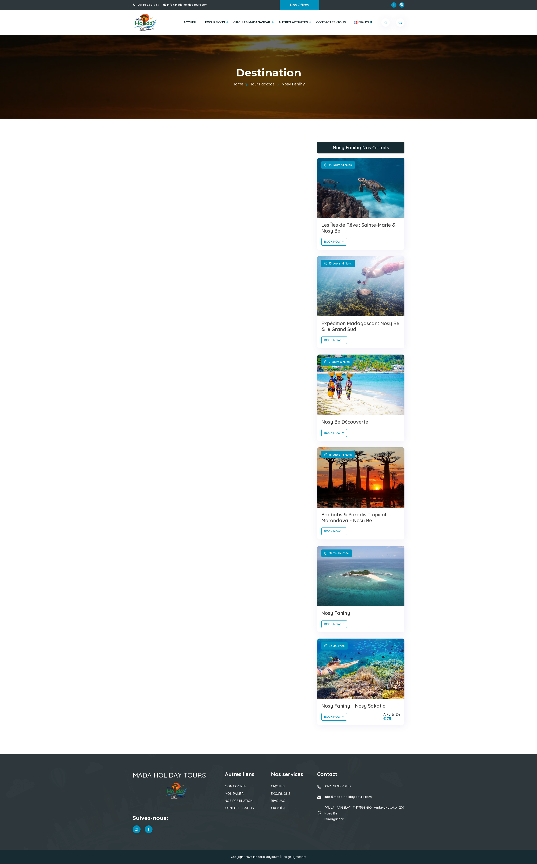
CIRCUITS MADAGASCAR (251, 22)
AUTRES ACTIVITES (293, 22)
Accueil (190, 22)
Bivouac (278, 801)
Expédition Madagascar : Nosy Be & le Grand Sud (360, 326)
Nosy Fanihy (335, 613)
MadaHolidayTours (266, 857)
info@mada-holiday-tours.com (187, 4)
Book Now (332, 241)
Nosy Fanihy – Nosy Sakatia (353, 706)
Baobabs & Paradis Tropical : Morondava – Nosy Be (354, 518)
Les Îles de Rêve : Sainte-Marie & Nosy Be (358, 228)
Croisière (279, 808)
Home (237, 84)
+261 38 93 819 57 (147, 4)
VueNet (301, 857)
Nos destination (239, 801)
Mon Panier (234, 794)
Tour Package (262, 84)
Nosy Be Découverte (344, 422)
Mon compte (235, 786)
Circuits (278, 786)
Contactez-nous (331, 22)
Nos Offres (299, 5)
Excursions (215, 22)
